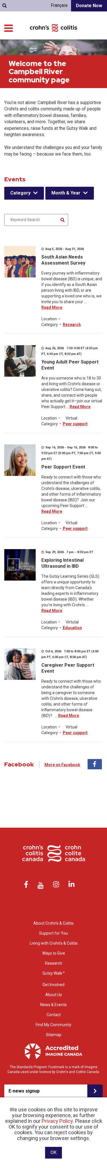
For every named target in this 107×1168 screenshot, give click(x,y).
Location (49, 319)
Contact (54, 1014)
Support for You (53, 933)
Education (72, 627)
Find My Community (53, 1024)
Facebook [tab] (95, 764)
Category (20, 193)
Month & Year (65, 193)
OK (53, 1152)
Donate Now (89, 5)
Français (59, 5)
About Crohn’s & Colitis (53, 923)
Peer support (75, 424)
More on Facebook (62, 764)
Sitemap (53, 1034)
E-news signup (24, 1091)
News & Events (53, 1004)
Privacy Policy (57, 1121)
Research (72, 324)
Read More (51, 307)
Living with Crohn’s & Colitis (54, 943)
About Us (53, 994)
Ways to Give (53, 953)
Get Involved (53, 984)
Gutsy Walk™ (54, 973)
